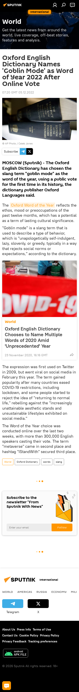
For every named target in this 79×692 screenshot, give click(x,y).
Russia (41, 592)
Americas (24, 592)
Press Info (24, 629)
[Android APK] (16, 654)
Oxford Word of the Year (32, 205)
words (46, 461)
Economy (58, 592)
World (10, 322)
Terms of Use (42, 629)
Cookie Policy (28, 635)
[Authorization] (54, 4)
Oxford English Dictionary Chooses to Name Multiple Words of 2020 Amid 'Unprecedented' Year (33, 337)
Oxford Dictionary (27, 461)
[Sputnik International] (13, 7)
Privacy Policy (49, 635)
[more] (71, 354)
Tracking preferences (42, 641)
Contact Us (10, 635)
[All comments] (6, 685)
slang (59, 461)
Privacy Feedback (14, 641)
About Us (8, 629)
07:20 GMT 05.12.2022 (18, 92)
